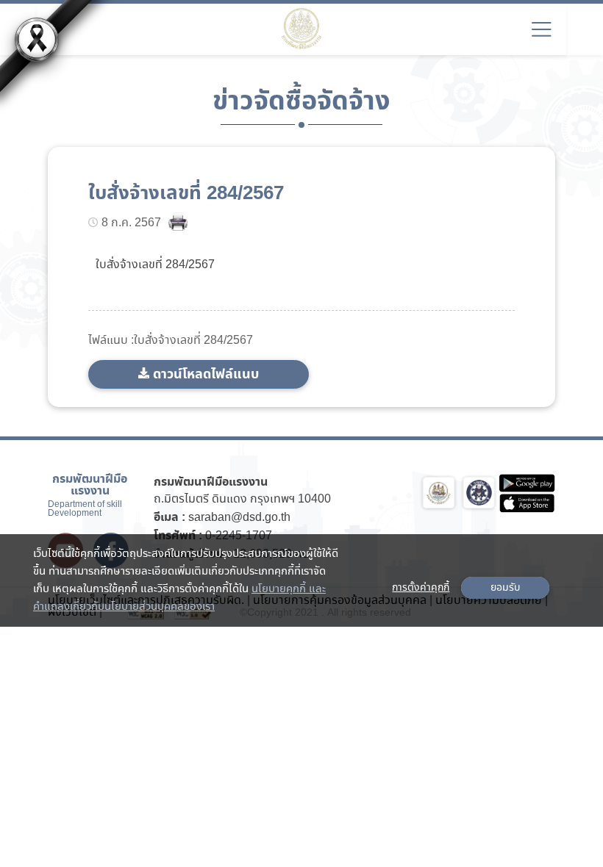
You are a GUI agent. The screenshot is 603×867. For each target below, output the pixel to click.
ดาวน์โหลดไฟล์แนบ (206, 374)
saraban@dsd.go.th (239, 517)
